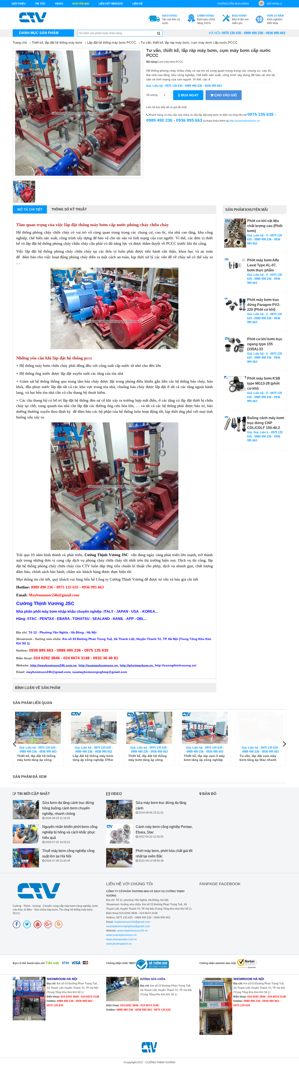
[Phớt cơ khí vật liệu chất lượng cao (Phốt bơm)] (235, 233)
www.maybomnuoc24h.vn (132, 930)
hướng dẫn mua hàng (233, 3)
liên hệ (137, 3)
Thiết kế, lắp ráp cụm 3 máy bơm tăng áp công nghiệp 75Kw (152, 758)
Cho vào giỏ (225, 95)
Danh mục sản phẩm (38, 33)
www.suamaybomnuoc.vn (121, 935)
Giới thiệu (19, 3)
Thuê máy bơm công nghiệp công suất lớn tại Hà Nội (68, 853)
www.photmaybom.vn (119, 943)
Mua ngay (189, 95)
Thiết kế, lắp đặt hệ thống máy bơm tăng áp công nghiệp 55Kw (96, 758)
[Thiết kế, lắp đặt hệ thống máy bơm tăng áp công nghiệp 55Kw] (98, 728)
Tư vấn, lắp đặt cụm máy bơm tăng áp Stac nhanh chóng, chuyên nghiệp (206, 758)
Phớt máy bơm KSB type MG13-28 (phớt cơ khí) (263, 383)
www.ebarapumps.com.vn (121, 939)
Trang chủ (20, 42)
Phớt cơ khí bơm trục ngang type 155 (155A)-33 (264, 344)
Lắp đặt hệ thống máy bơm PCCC (111, 42)
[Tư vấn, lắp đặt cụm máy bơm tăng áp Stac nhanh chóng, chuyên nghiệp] (209, 728)
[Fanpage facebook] (16, 924)
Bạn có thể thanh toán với (29, 963)
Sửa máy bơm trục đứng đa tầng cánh (161, 805)
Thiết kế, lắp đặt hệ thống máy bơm (57, 42)
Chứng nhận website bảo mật (217, 963)
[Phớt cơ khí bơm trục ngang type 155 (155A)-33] (235, 345)
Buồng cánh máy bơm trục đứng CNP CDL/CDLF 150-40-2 (265, 423)
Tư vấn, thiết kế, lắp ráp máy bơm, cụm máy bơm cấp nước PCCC (189, 42)
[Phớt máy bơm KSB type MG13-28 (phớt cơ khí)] (235, 384)
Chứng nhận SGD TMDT (121, 963)
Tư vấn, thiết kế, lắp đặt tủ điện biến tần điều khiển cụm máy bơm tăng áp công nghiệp (264, 758)
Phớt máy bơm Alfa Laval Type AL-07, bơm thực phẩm (263, 265)
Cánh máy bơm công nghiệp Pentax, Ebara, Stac (164, 829)
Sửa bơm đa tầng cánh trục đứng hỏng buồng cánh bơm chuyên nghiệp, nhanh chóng (68, 808)
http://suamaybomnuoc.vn (245, 120)
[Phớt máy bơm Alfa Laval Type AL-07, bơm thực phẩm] (235, 265)
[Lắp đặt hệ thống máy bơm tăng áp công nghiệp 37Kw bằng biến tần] (42, 728)
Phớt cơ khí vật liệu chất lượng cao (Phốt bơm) (264, 226)
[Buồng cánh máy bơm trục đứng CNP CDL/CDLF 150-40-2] (235, 424)
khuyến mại (80, 3)
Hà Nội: (215, 33)
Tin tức (40, 3)
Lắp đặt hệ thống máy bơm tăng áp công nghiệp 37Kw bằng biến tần (41, 758)
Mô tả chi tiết (29, 209)
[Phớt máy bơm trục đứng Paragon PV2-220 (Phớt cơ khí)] (235, 305)
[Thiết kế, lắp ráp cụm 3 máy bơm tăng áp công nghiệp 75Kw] (153, 728)
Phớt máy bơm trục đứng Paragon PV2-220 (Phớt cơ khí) (263, 305)
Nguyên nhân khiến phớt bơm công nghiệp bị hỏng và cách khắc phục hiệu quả (69, 832)
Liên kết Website (111, 3)
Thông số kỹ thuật (69, 209)
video (59, 3)
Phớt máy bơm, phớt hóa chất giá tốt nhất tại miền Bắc (164, 853)
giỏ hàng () (274, 3)
